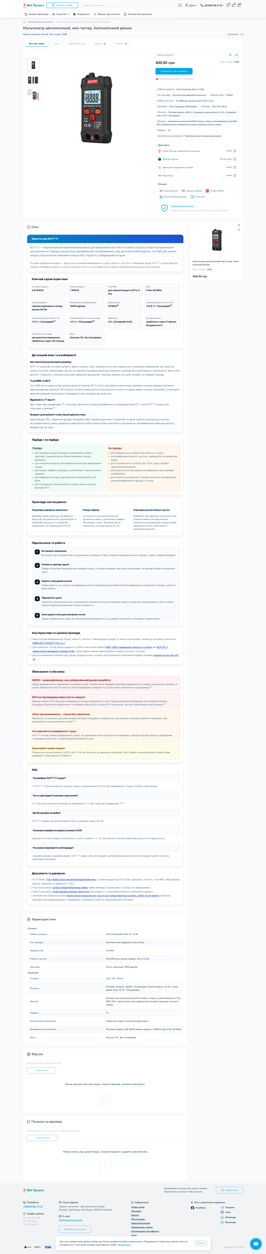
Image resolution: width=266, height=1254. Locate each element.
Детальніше (124, 1244)
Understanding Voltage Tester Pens (71, 891)
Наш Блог (61, 14)
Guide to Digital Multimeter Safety (70, 887)
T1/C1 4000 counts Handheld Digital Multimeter (71, 879)
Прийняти (201, 1243)
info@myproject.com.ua (70, 1220)
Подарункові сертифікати (145, 1231)
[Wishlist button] (230, 55)
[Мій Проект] (77, 1190)
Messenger (230, 1222)
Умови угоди (137, 1207)
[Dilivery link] (234, 150)
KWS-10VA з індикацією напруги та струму (129, 647)
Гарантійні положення (182, 206)
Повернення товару (142, 1227)
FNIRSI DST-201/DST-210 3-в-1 (48, 643)
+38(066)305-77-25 (33, 1206)
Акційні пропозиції (38, 14)
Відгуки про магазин (109, 14)
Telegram (230, 1207)
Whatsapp (230, 1217)
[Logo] (33, 5)
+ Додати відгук (41, 1070)
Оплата (135, 1215)
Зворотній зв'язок (140, 1223)
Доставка (136, 1211)
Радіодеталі (83, 14)
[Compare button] (236, 55)
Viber (228, 1212)
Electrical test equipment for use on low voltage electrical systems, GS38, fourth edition (113, 895)
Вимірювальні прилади (40, 21)
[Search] (180, 5)
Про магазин (138, 1219)
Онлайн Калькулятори (140, 14)
